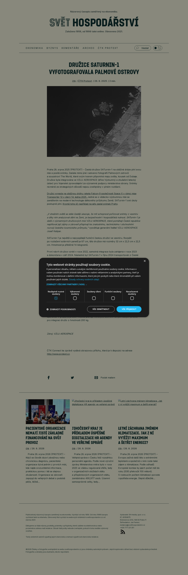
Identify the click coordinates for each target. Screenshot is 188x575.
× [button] (145, 261)
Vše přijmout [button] (129, 309)
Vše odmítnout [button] (100, 309)
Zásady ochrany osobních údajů (84, 279)
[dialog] (94, 287)
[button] (94, 284)
